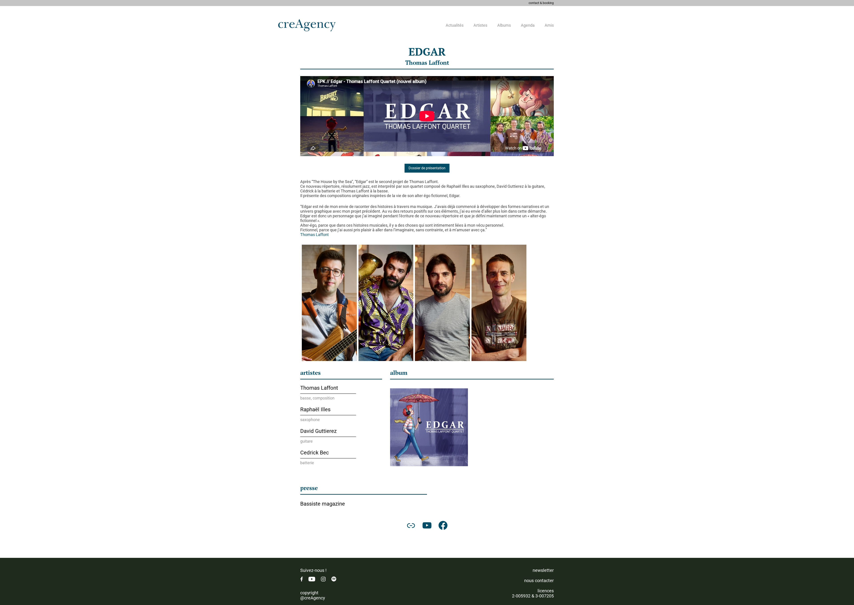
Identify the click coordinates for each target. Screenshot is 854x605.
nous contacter (539, 580)
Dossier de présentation (427, 168)
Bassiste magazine (322, 504)
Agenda (528, 25)
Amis (549, 25)
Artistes (480, 25)
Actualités (454, 25)
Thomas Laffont (427, 62)
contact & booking (541, 3)
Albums (504, 25)
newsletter (543, 570)
